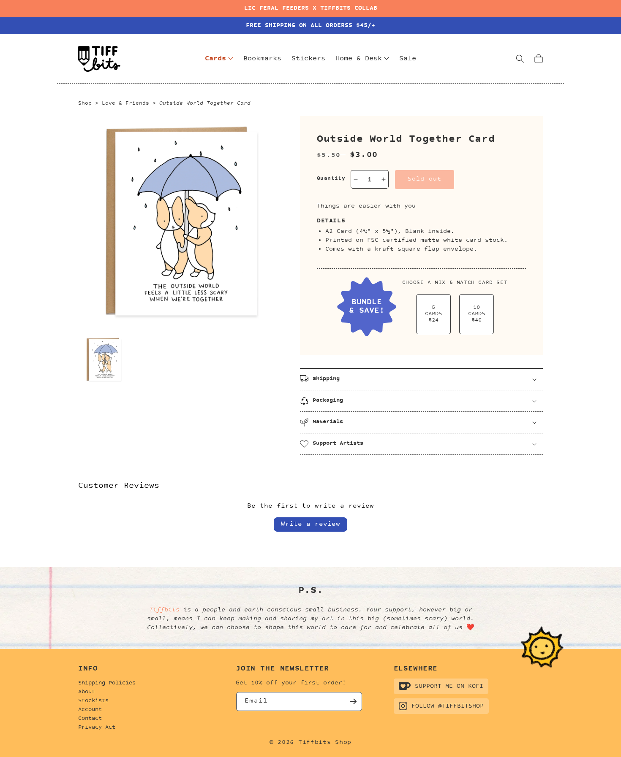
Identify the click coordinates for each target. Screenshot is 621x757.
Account (90, 710)
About (86, 692)
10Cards (476, 314)
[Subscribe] (352, 701)
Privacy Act (96, 727)
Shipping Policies (107, 683)
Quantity (331, 178)
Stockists (93, 701)
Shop (85, 103)
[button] (520, 58)
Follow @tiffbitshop (447, 706)
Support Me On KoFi (449, 686)
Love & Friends (125, 103)
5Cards (433, 314)
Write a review (310, 524)
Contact (90, 718)
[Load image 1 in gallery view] (104, 359)
